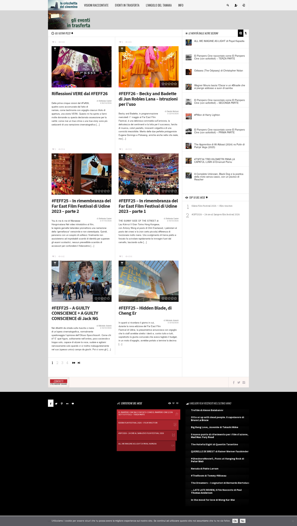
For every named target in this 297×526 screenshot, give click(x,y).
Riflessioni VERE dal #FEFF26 (80, 93)
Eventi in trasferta (127, 5)
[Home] (63, 5)
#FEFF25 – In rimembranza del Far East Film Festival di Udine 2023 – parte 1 (148, 206)
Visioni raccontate (96, 5)
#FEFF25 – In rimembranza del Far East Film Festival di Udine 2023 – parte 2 (81, 206)
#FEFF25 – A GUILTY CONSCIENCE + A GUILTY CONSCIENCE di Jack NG (75, 313)
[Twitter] (56, 403)
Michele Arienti (105, 325)
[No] (292, 521)
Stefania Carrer (105, 100)
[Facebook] (50, 403)
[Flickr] (67, 403)
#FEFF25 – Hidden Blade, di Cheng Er (145, 310)
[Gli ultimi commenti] (72, 403)
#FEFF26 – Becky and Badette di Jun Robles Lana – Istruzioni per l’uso (148, 99)
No (242, 521)
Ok (235, 521)
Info (180, 5)
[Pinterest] (61, 403)
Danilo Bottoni (173, 111)
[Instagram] (243, 382)
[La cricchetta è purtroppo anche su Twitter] (238, 382)
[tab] (50, 404)
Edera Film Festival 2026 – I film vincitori (212, 205)
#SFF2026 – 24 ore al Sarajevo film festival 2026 (216, 214)
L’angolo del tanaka (159, 5)
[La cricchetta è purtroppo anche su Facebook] (233, 382)
